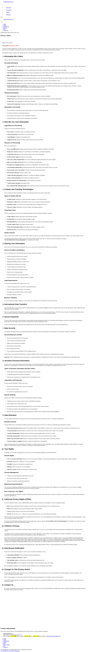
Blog (4, 29)
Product (5, 642)
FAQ (4, 646)
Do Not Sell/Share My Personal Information (15, 240)
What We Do (6, 26)
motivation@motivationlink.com (53, 636)
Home (4, 24)
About (4, 25)
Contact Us (5, 30)
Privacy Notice (6, 644)
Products (5, 27)
